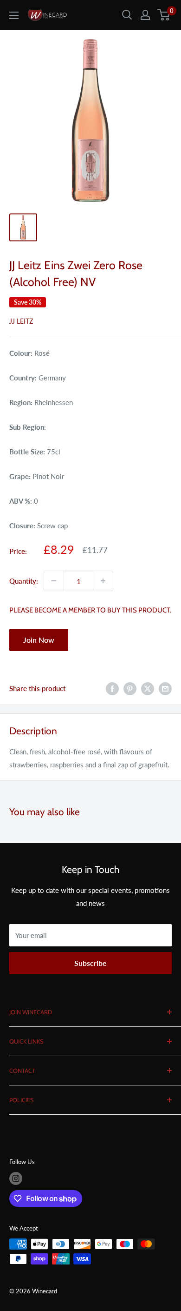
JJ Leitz (21, 321)
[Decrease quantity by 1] (54, 581)
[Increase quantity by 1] (103, 581)
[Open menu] (14, 15)
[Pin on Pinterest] (129, 688)
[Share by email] (165, 688)
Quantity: (23, 581)
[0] (164, 14)
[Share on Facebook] (112, 688)
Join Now (38, 639)
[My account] (145, 15)
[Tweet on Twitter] (147, 688)
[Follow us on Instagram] (15, 1178)
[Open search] (127, 15)
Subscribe (90, 962)
